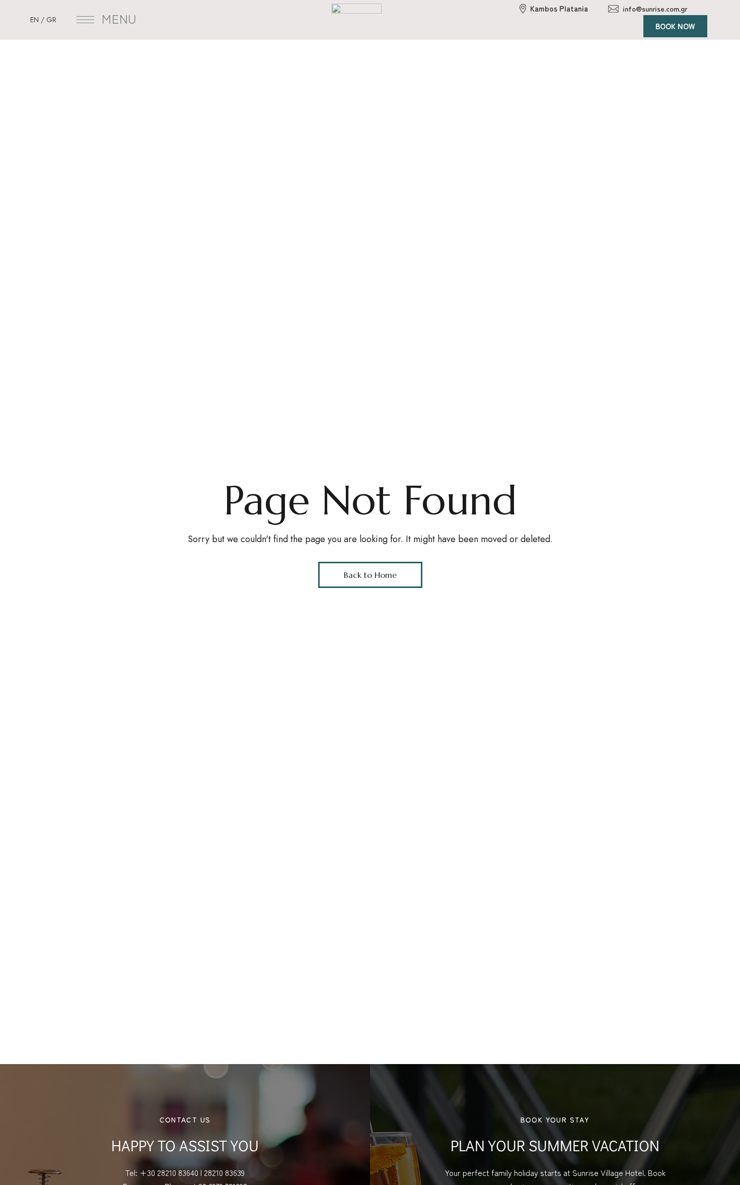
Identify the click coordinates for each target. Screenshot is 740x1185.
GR (51, 20)
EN (34, 20)
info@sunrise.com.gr (655, 9)
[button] (675, 26)
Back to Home (370, 575)
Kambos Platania (559, 8)
